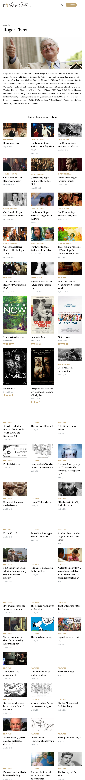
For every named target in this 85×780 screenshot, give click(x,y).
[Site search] (62, 5)
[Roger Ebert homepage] (17, 4)
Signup (71, 5)
